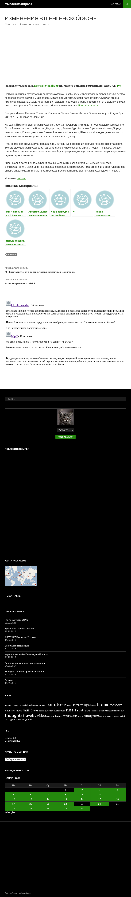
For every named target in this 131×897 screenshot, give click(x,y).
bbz (13, 705)
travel (28, 715)
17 (99, 799)
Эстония (9, 680)
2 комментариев (40, 24)
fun (63, 705)
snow (109, 710)
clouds (29, 705)
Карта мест (116, 4)
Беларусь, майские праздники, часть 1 (24, 671)
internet (92, 705)
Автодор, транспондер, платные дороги (25, 663)
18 (117, 799)
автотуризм (91, 716)
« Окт (7, 812)
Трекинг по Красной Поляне (19, 628)
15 (65, 799)
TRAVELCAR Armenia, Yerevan (20, 637)
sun (122, 711)
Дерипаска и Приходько (17, 645)
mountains (10, 710)
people (41, 711)
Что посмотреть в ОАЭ (16, 619)
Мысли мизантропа (18, 4)
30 (82, 808)
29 (65, 808)
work (66, 716)
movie (19, 710)
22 (65, 803)
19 (13, 803)
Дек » (13, 812)
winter (59, 716)
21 (48, 803)
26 (13, 808)
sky (104, 710)
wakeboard (51, 716)
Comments (12, 740)
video (41, 715)
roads (62, 710)
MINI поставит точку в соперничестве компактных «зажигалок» (40, 270)
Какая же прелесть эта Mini (20, 281)
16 (82, 799)
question (49, 710)
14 (48, 799)
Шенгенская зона (87, 105)
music (27, 710)
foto (56, 704)
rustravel (84, 710)
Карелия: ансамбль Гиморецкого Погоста (26, 654)
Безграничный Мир (46, 85)
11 (117, 794)
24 (99, 803)
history (70, 705)
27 (30, 808)
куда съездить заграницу (109, 716)
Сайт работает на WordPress (18, 893)
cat (24, 705)
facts (45, 705)
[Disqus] (65, 340)
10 (99, 794)
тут (119, 85)
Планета (12, 255)
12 (13, 799)
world (73, 716)
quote (56, 711)
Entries (10, 737)
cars (21, 705)
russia (71, 709)
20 (30, 803)
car (17, 704)
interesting (80, 705)
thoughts (14, 715)
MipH (24, 24)
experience (38, 705)
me (106, 704)
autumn (8, 705)
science (95, 711)
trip (34, 716)
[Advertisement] (65, 53)
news (35, 710)
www (80, 716)
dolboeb (21, 178)
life (100, 704)
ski (100, 710)
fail (50, 704)
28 (48, 808)
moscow (116, 705)
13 (30, 799)
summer (116, 710)
